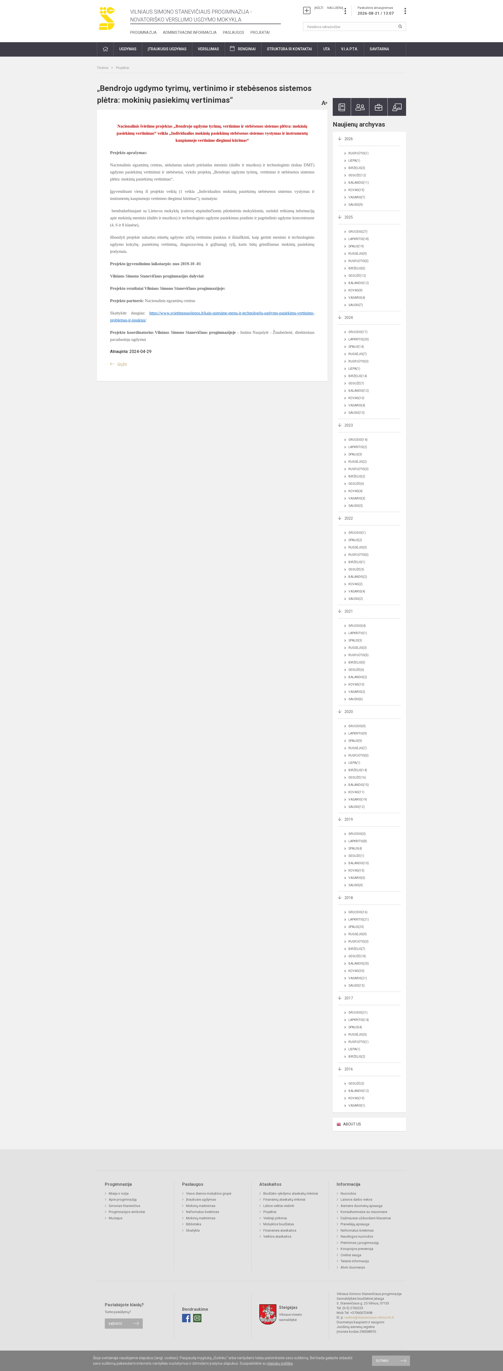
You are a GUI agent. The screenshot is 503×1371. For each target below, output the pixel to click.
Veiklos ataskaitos (277, 1236)
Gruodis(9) (357, 726)
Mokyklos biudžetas (278, 1224)
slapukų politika (280, 1363)
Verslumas (208, 49)
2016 (349, 1069)
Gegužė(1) (356, 856)
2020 (349, 712)
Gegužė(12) (357, 175)
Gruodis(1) (357, 533)
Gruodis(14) (358, 440)
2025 (349, 217)
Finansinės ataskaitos (279, 1230)
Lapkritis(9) (357, 733)
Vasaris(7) (356, 197)
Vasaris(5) (356, 878)
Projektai (260, 32)
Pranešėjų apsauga (355, 1224)
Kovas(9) (355, 290)
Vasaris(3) (356, 498)
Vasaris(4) (356, 298)
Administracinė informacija (190, 32)
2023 (349, 425)
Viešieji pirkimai (275, 1218)
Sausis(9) (355, 204)
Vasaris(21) (357, 978)
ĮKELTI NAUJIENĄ (328, 8)
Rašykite (115, 1323)
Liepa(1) (354, 160)
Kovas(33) (356, 971)
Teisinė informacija (355, 1261)
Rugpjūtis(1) (358, 153)
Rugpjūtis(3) (358, 361)
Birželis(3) (356, 168)
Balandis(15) (358, 785)
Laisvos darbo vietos (356, 1199)
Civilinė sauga (351, 1255)
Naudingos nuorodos (357, 1236)
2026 (349, 139)
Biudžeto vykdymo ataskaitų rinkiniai (290, 1193)
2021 (349, 611)
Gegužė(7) (356, 383)
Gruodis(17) (358, 332)
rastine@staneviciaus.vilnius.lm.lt (369, 1317)
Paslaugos (233, 32)
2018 (349, 898)
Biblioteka (193, 1224)
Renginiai (247, 49)
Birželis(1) (356, 562)
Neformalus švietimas (202, 1212)
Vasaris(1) (356, 1105)
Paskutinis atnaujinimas (376, 11)
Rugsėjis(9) (357, 253)
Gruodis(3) (357, 834)
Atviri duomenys (353, 1267)
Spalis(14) (356, 347)
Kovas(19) (356, 1098)
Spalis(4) (355, 848)
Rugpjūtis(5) (358, 261)
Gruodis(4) (357, 626)
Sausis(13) (356, 413)
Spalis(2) (355, 540)
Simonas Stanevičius (124, 1206)
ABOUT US (352, 1124)
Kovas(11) (356, 792)
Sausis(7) (355, 305)
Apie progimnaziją (122, 1199)
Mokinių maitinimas (200, 1206)
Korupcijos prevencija (357, 1249)
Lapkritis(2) (357, 447)
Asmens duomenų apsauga (361, 1206)
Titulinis (103, 68)
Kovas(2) (355, 584)
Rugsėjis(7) (357, 354)
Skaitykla (193, 1230)
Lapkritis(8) (357, 841)
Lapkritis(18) (358, 239)
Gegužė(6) (356, 484)
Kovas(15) (356, 190)
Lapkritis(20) (358, 339)
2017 (349, 998)
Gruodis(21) (358, 1012)
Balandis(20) (358, 963)
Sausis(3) (355, 506)
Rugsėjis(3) (357, 547)
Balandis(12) (358, 283)
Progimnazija (143, 32)
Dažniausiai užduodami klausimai (366, 1218)
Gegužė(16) (357, 777)
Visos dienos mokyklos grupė (208, 1193)
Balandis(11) (358, 182)
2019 (349, 819)
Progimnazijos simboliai (127, 1212)
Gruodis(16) (358, 912)
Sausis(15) (356, 985)
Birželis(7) (356, 949)
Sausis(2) (355, 599)
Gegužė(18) (357, 956)
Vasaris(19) (357, 799)
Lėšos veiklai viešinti (278, 1206)
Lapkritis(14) (358, 1020)
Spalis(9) (355, 741)
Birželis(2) (356, 476)
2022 (349, 518)
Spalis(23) (356, 927)
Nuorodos (348, 1193)
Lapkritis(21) (358, 919)
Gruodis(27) (358, 231)
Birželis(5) (356, 268)
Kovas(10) (356, 398)
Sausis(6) (355, 699)
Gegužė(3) (356, 569)
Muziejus (115, 1218)
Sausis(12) (356, 807)
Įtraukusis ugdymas (201, 1199)
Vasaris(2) (356, 692)
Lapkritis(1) (357, 633)
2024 (349, 317)
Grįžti (122, 364)
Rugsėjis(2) (357, 462)
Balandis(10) (358, 863)
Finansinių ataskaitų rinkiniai (284, 1199)
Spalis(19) (356, 246)
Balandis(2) (357, 577)
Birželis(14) (357, 376)
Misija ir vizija (119, 1193)
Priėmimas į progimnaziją (360, 1243)
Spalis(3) (355, 454)
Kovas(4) (355, 491)
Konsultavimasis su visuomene (364, 1212)
